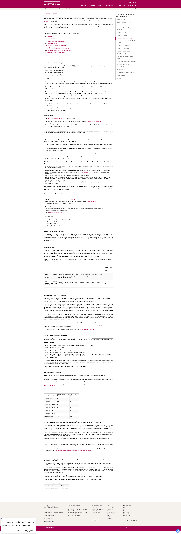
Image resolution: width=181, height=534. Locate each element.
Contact (119, 78)
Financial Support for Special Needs (71, 325)
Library (109, 510)
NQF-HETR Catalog (127, 512)
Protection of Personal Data (117, 527)
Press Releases (95, 519)
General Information (50, 38)
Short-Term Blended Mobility (52, 54)
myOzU (130, 2)
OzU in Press (94, 520)
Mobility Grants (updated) (52, 47)
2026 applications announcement (54, 118)
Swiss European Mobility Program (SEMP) (125, 57)
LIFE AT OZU (121, 6)
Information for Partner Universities (125, 25)
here (53, 240)
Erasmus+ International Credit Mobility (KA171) (126, 41)
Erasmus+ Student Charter (55, 212)
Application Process (50, 39)
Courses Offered (127, 513)
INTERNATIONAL (111, 6)
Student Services (111, 512)
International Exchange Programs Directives (125, 28)
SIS (124, 509)
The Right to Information (128, 527)
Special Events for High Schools (75, 515)
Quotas (69, 507)
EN (135, 2)
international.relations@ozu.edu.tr (87, 329)
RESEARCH (101, 6)
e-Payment (125, 516)
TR (133, 2)
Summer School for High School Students (77, 509)
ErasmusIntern (90, 121)
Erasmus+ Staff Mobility (123, 45)
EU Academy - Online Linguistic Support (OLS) (56, 45)
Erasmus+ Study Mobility (123, 35)
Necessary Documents (51, 43)
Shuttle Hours (110, 518)
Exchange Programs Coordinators (125, 22)
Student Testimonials (122, 67)
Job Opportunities (111, 516)
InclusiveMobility (96, 325)
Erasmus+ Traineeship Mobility (124, 38)
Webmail (125, 510)
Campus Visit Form (72, 516)
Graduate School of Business (98, 510)
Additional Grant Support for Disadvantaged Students (58, 50)
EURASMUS (61, 123)
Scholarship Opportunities (123, 64)
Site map (135, 527)
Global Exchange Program (123, 54)
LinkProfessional (127, 515)
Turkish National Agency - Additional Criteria (56, 41)
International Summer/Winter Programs (126, 61)
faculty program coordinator (88, 172)
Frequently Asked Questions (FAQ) (125, 72)
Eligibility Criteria (50, 36)
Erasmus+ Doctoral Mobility (123, 48)
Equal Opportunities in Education (75, 513)
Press (73, 9)
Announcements (121, 75)
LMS (124, 507)
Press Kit (94, 522)
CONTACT (130, 6)
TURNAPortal (74, 199)
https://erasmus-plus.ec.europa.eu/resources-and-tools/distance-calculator (74, 450)
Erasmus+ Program (121, 32)
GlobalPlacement (55, 123)
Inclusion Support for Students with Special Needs (57, 48)
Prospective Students (51, 9)
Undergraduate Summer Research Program (78, 512)
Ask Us (77, 516)
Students (61, 9)
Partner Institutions (121, 19)
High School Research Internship (75, 510)
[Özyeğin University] (52, 3)
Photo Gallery (120, 69)
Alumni (68, 9)
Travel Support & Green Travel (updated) (55, 52)
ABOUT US (83, 6)
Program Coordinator (91, 201)
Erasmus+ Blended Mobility (123, 51)
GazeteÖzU (110, 509)
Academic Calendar (111, 507)
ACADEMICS (92, 6)
